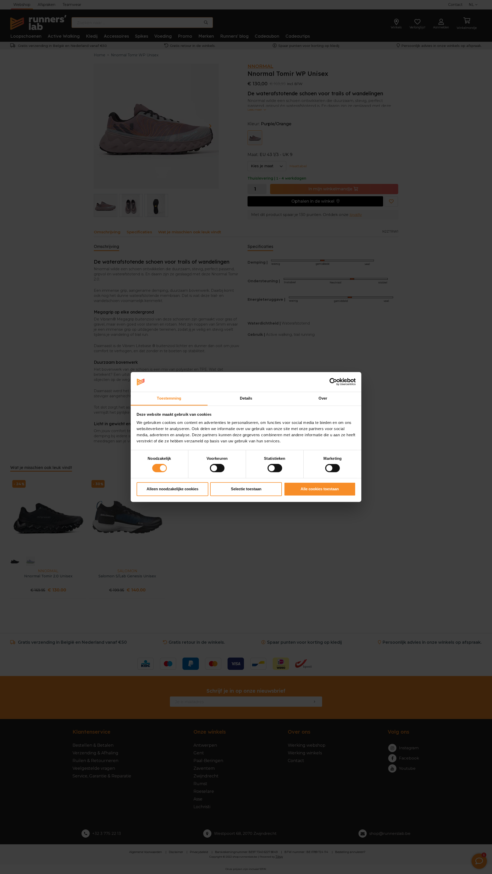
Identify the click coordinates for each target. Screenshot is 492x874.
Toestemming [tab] (169, 398)
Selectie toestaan (246, 489)
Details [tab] (246, 398)
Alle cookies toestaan (320, 489)
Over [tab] (323, 398)
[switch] (217, 468)
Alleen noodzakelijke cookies (172, 489)
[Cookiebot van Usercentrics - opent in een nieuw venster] (333, 382)
